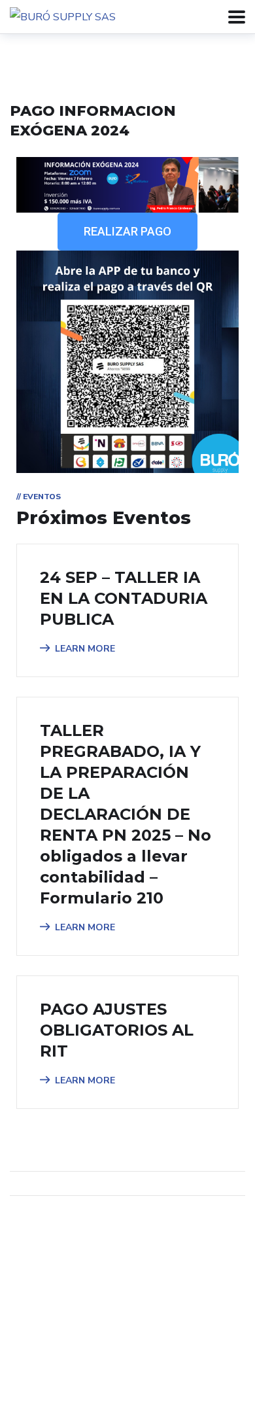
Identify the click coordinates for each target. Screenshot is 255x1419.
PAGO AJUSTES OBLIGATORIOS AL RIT (117, 1030)
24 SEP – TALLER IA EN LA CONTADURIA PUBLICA (123, 598)
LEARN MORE (85, 648)
